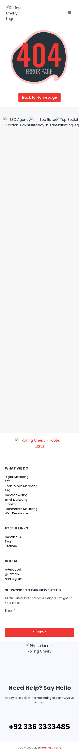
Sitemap (11, 546)
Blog (8, 541)
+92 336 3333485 (39, 727)
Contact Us (13, 537)
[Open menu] (69, 12)
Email (10, 610)
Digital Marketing (16, 477)
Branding (11, 504)
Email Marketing (16, 500)
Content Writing (16, 495)
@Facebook (13, 570)
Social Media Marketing (21, 486)
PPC (7, 490)
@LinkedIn (12, 574)
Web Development (18, 513)
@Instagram (13, 579)
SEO (7, 481)
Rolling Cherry (51, 747)
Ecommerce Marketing (21, 509)
